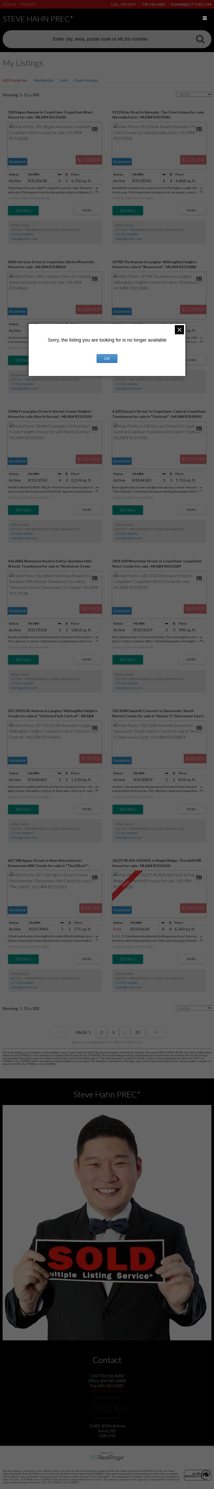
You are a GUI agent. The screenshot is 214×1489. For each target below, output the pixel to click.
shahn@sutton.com (24, 239)
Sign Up (28, 4)
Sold (64, 80)
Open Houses (86, 80)
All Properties (15, 80)
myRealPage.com (107, 1458)
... (125, 1032)
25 (137, 1032)
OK (107, 358)
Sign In (9, 4)
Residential (44, 80)
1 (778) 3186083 (22, 234)
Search (200, 39)
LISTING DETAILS (23, 210)
